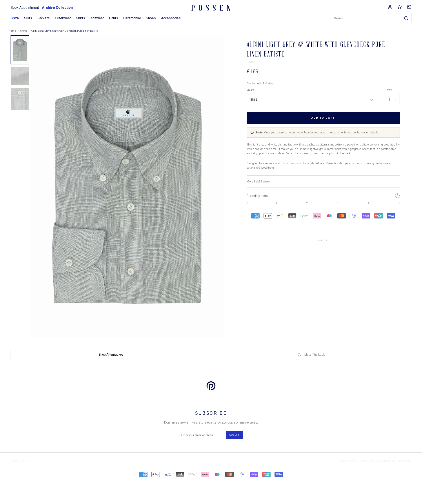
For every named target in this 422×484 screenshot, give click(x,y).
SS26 (15, 18)
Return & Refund (400, 460)
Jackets (43, 18)
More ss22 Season (259, 181)
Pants (113, 18)
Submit (234, 434)
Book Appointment (25, 7)
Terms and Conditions (373, 460)
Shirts (23, 30)
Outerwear (63, 18)
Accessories (171, 18)
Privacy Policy (348, 460)
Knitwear (97, 18)
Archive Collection (57, 7)
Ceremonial (132, 18)
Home (12, 30)
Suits (28, 18)
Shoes (151, 18)
